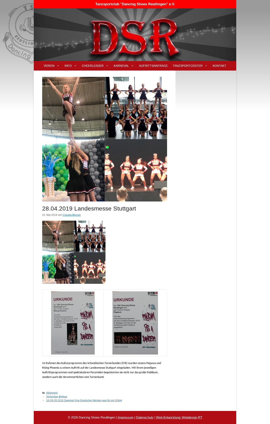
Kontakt (219, 65)
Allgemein (52, 392)
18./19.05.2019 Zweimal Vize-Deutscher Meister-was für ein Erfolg (84, 400)
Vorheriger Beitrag (56, 396)
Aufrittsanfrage (153, 65)
